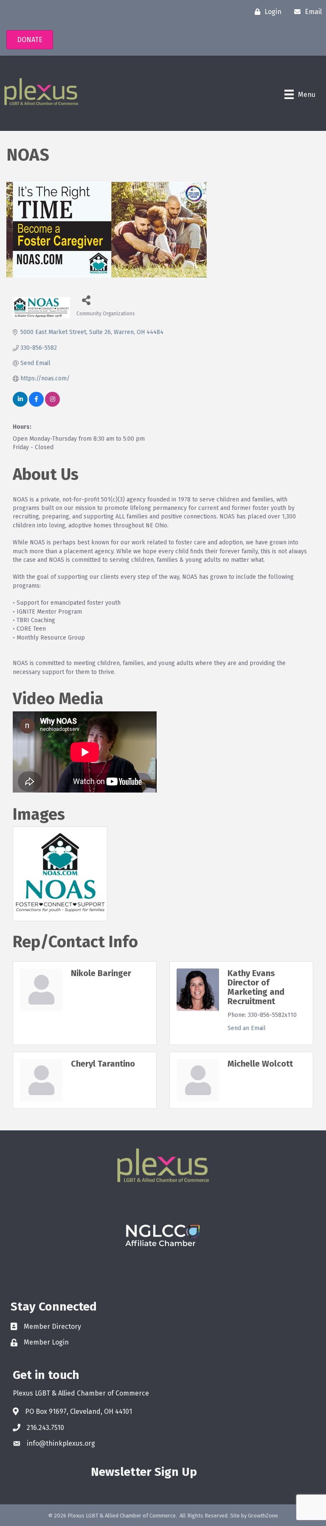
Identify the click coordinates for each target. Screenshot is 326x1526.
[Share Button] (86, 299)
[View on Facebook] (36, 404)
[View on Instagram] (52, 404)
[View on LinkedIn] (20, 404)
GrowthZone (263, 1515)
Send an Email (247, 1028)
